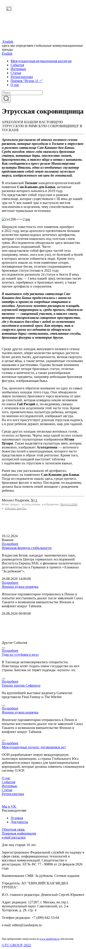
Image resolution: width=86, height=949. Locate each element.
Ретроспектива (22, 77)
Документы (19, 822)
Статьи (16, 73)
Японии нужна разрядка (20, 586)
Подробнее (10, 544)
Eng (8, 41)
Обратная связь (13, 829)
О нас (15, 85)
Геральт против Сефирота (21, 685)
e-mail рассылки (14, 837)
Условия (17, 818)
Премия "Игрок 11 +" (27, 81)
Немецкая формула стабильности (27, 548)
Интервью (18, 69)
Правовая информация (19, 833)
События (17, 65)
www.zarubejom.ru (49, 938)
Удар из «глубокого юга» (20, 654)
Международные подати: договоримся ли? (34, 747)
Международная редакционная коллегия (41, 61)
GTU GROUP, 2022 (16, 945)
